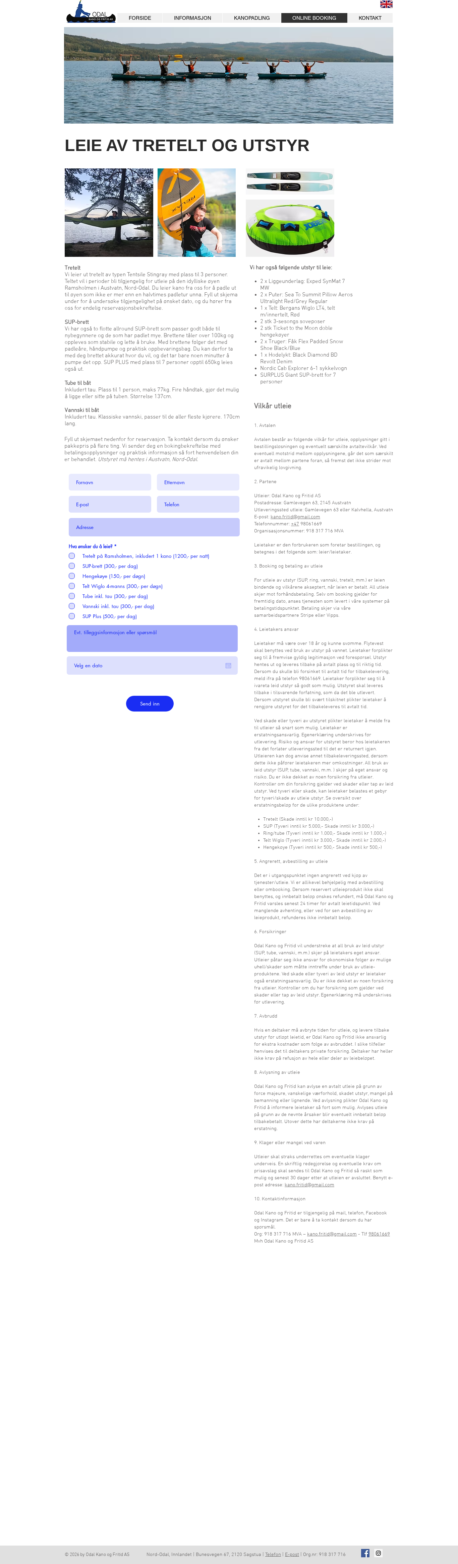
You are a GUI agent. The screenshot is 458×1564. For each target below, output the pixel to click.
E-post (292, 1555)
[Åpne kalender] (228, 665)
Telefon (273, 1555)
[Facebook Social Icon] (365, 1553)
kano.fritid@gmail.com (295, 517)
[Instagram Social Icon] (378, 1553)
